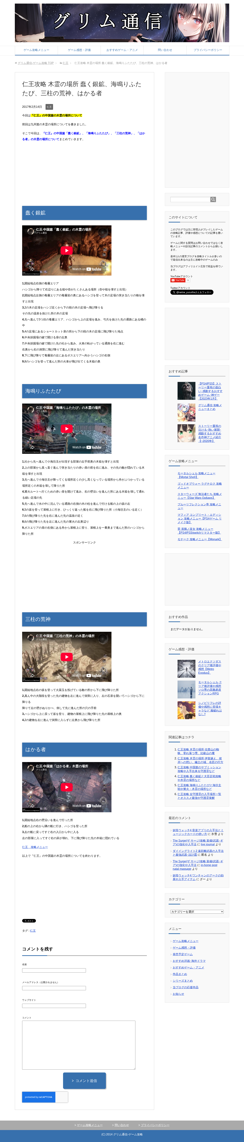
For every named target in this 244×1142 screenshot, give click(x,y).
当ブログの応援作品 (185, 987)
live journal (208, 844)
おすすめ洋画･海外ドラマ (189, 960)
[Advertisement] (84, 170)
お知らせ (178, 993)
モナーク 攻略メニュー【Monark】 (200, 539)
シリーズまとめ (183, 980)
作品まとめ (180, 974)
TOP (36, 63)
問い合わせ (165, 49)
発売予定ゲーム (183, 954)
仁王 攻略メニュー (35, 847)
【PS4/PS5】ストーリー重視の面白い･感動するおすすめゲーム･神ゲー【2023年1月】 (210, 391)
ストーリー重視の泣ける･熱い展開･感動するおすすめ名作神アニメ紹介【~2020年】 (209, 433)
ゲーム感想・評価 (79, 49)
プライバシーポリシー (208, 49)
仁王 (49, 106)
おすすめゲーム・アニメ (122, 49)
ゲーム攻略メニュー (36, 49)
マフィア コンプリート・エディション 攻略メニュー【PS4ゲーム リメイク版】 (200, 518)
